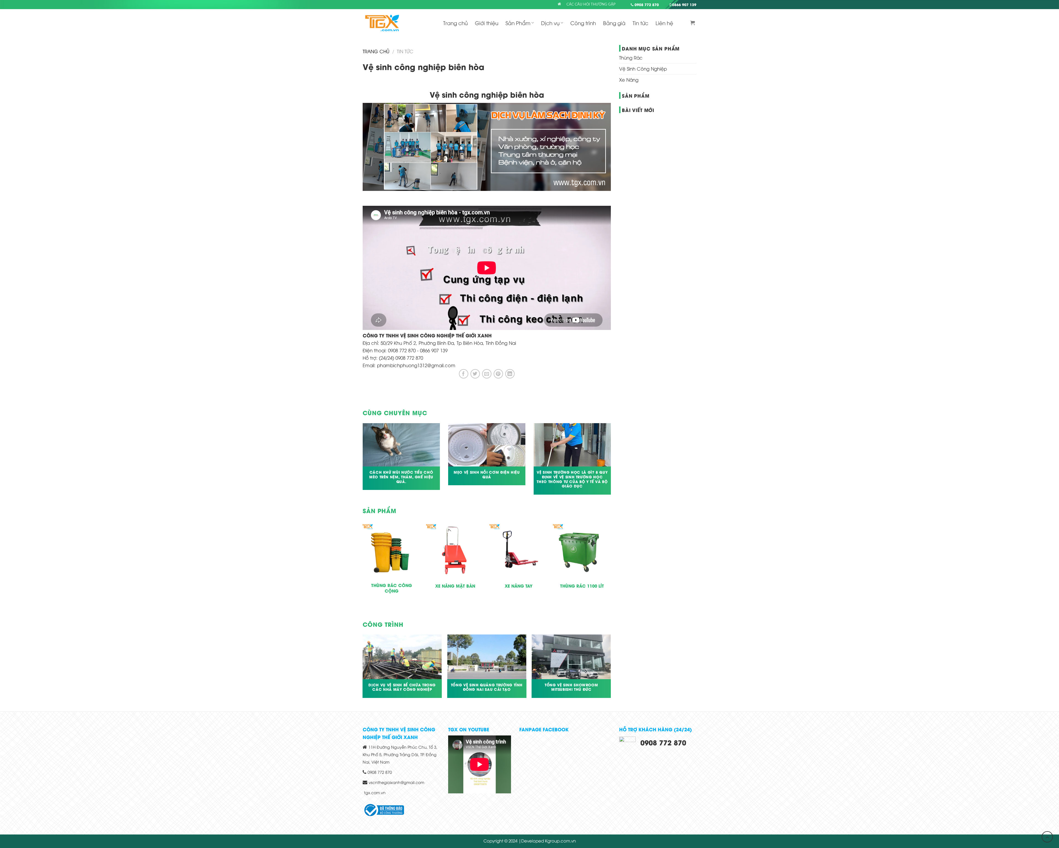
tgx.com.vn (375, 792)
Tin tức (640, 22)
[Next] (612, 462)
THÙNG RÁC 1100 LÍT (582, 586)
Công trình (583, 22)
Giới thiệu (486, 22)
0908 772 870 (646, 4)
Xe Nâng (628, 79)
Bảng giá (614, 22)
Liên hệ (664, 22)
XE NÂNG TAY (519, 586)
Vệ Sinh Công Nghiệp (643, 68)
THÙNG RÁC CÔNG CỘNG (391, 588)
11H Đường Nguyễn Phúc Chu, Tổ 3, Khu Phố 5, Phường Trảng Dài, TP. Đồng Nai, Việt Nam (400, 754)
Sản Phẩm (518, 22)
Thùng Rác (631, 57)
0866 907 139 (683, 4)
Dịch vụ (550, 22)
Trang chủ (455, 22)
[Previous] (361, 462)
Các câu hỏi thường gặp (591, 4)
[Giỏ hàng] (693, 23)
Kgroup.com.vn (560, 840)
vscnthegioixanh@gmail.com (396, 782)
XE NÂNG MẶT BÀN (455, 586)
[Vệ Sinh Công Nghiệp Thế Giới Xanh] (382, 23)
